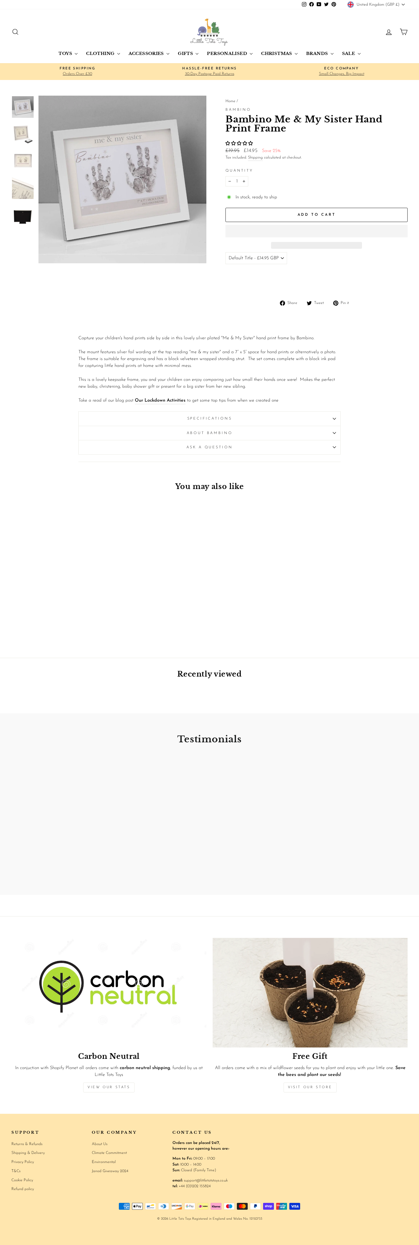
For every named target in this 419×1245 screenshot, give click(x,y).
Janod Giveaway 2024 (110, 1171)
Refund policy (22, 1189)
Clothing (100, 53)
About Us (99, 1144)
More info (395, 281)
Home (230, 101)
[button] (239, 143)
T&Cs (16, 1171)
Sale (349, 53)
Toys (65, 53)
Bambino (238, 110)
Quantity (239, 170)
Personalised (227, 53)
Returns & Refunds (26, 1144)
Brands (317, 53)
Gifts (186, 53)
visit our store (310, 1087)
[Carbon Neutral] (108, 992)
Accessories (147, 53)
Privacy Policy (22, 1162)
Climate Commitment (109, 1153)
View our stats (109, 1087)
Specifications (209, 418)
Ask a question (209, 447)
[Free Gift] (310, 992)
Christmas (277, 53)
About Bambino (210, 433)
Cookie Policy (22, 1180)
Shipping (255, 157)
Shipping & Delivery (28, 1153)
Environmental (104, 1162)
